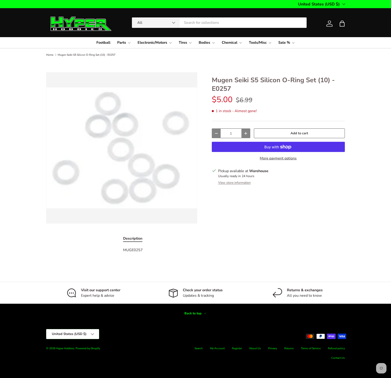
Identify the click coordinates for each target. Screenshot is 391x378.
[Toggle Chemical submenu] (240, 43)
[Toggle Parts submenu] (129, 43)
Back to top (193, 313)
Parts (121, 42)
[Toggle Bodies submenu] (213, 43)
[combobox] (219, 22)
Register (237, 348)
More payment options (278, 158)
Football (103, 42)
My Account (217, 348)
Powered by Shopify (88, 348)
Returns (289, 348)
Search (199, 348)
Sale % (284, 42)
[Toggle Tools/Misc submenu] (270, 43)
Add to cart (299, 133)
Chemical (229, 42)
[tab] (132, 238)
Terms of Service (311, 348)
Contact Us (338, 358)
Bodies (204, 42)
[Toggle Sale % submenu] (293, 43)
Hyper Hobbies (65, 348)
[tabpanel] (195, 250)
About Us (255, 348)
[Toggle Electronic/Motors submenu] (170, 43)
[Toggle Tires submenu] (190, 43)
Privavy (272, 348)
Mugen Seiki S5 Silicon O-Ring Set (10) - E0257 (86, 54)
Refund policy (336, 348)
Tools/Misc (258, 42)
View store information (234, 183)
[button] (342, 24)
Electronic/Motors (152, 42)
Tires (183, 42)
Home (49, 54)
